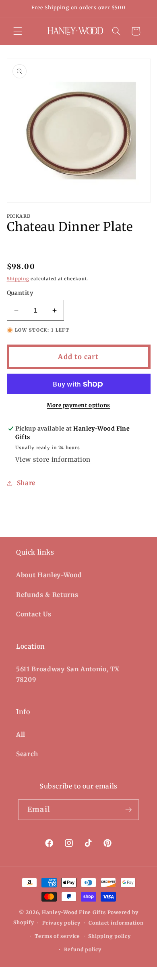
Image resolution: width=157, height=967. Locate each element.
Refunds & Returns (47, 595)
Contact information (116, 923)
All (20, 734)
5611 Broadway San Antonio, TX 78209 (68, 674)
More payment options (78, 405)
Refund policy (82, 949)
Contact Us (34, 614)
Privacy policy (61, 923)
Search (27, 754)
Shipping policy (109, 936)
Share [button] (26, 483)
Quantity (20, 292)
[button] (17, 31)
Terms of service (57, 936)
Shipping (18, 279)
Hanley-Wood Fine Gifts (74, 912)
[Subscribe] (128, 809)
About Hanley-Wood (49, 575)
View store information (53, 459)
